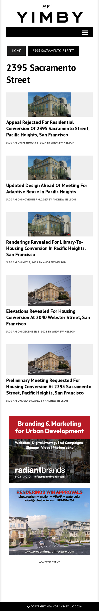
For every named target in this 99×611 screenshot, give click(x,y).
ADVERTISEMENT (49, 562)
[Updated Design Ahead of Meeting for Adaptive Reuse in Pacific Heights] (49, 176)
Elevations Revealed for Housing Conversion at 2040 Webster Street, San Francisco (48, 317)
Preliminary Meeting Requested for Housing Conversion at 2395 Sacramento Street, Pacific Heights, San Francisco (48, 386)
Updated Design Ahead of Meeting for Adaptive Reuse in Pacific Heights (46, 188)
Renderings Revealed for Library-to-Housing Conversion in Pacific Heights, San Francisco (46, 248)
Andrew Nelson (62, 142)
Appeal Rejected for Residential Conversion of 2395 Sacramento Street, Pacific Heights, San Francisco (47, 128)
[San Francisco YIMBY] (49, 14)
